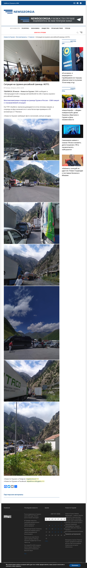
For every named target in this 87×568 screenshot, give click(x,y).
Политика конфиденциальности (75, 562)
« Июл (46, 541)
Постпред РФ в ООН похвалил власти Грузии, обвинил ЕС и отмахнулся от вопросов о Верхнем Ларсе (32, 547)
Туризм (67, 28)
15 (61, 528)
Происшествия (57, 28)
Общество (45, 28)
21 (58, 532)
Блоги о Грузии (40, 32)
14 (58, 528)
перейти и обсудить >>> (35, 481)
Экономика (35, 28)
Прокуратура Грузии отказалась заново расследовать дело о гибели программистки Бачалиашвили (33, 531)
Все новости (15, 28)
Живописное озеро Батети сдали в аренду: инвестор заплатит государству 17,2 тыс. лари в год (32, 539)
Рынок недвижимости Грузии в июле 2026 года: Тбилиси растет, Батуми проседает (32, 515)
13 (55, 528)
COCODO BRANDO (52, 562)
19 (52, 532)
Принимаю (75, 565)
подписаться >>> (32, 479)
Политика (25, 28)
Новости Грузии (8, 562)
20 (55, 532)
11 (49, 528)
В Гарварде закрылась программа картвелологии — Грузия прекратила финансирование (32, 523)
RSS (25, 553)
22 (61, 532)
